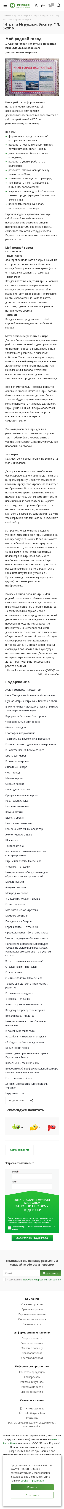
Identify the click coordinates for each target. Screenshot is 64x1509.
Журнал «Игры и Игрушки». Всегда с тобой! (31, 701)
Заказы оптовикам (32, 1343)
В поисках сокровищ (17, 761)
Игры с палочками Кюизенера (23, 861)
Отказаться (32, 1495)
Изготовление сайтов (18, 1078)
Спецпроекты (32, 1377)
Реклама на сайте (32, 1386)
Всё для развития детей (19, 1015)
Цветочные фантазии (18, 823)
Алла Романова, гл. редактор (23, 689)
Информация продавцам (32, 1366)
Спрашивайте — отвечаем (21, 927)
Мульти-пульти (14, 881)
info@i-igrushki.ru (35, 1413)
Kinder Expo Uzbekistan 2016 (22, 1063)
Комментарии (19, 1149)
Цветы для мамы (15, 755)
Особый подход (14, 783)
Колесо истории (15, 904)
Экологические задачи (19, 834)
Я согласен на (34, 1279)
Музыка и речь (14, 778)
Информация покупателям (32, 1332)
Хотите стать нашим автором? (24, 961)
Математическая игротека (21, 910)
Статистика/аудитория (32, 1319)
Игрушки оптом (14, 1093)
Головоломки (13, 972)
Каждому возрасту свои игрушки (25, 1010)
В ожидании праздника (19, 993)
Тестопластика (14, 845)
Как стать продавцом (32, 1372)
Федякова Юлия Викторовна (22, 721)
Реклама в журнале (32, 1382)
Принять (32, 1487)
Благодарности (32, 1324)
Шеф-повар (12, 840)
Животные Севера (16, 767)
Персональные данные (32, 1314)
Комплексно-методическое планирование (30, 744)
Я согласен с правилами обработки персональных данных (34, 1228)
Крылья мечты (14, 812)
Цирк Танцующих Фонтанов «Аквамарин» (30, 695)
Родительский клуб (17, 800)
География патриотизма (20, 733)
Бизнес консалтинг (32, 1391)
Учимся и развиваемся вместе (23, 1004)
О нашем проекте (32, 1304)
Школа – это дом (15, 727)
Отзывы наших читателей (21, 966)
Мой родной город (16, 893)
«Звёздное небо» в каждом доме (25, 1042)
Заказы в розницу (32, 1348)
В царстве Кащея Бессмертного (24, 750)
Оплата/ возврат (32, 1353)
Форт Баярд (12, 772)
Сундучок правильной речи (21, 795)
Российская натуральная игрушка (25, 1036)
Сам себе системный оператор (24, 829)
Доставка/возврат (32, 1358)
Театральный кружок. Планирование (27, 738)
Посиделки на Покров (18, 921)
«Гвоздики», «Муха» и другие (22, 898)
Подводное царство (17, 789)
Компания (32, 1298)
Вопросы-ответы (32, 1338)
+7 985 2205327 (35, 1408)
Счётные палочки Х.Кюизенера (23, 978)
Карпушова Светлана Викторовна (26, 716)
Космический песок (17, 1047)
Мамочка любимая (16, 915)
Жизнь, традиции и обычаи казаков (26, 938)
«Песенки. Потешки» (17, 866)
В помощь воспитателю (20, 1030)
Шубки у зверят (14, 817)
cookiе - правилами (32, 1480)
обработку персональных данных (42, 1279)
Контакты (32, 1418)
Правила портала (32, 1309)
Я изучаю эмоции (15, 887)
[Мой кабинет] (43, 5)
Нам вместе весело (17, 806)
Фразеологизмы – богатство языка (26, 932)
